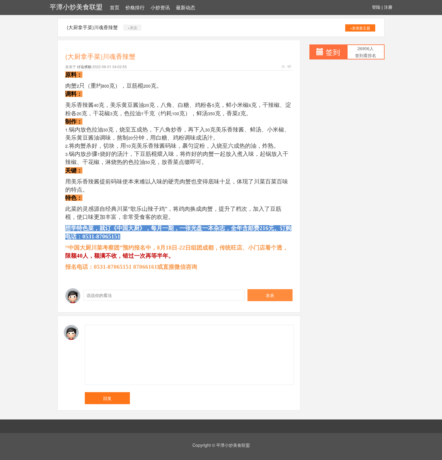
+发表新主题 (360, 27)
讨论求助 (84, 66)
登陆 (376, 7)
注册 (388, 7)
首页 (114, 7)
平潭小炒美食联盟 (76, 7)
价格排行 (135, 7)
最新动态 (185, 7)
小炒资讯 (160, 7)
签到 (333, 52)
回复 (107, 398)
